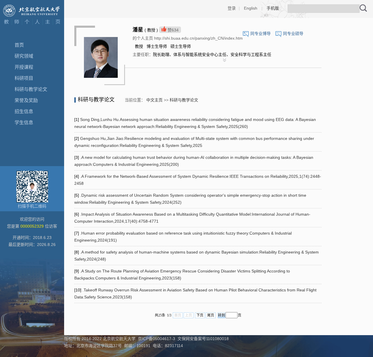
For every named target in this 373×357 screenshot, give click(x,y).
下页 (199, 315)
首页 (19, 45)
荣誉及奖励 (26, 100)
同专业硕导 (293, 33)
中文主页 (154, 100)
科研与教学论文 (31, 89)
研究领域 (24, 56)
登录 (232, 8)
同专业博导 (260, 33)
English (250, 8)
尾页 (210, 315)
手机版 (273, 8)
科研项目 (24, 78)
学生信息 (24, 122)
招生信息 (24, 111)
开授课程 (24, 67)
